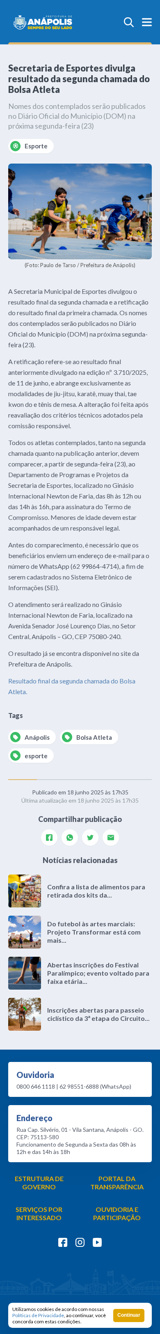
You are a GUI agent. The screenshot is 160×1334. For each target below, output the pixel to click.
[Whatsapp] (70, 837)
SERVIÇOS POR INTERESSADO (39, 1213)
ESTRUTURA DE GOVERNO (39, 1183)
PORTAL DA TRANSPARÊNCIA (117, 1183)
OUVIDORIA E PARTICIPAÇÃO (117, 1213)
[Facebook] (49, 837)
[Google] (111, 837)
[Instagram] (80, 1242)
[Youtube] (97, 1242)
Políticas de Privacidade (38, 1315)
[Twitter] (90, 837)
